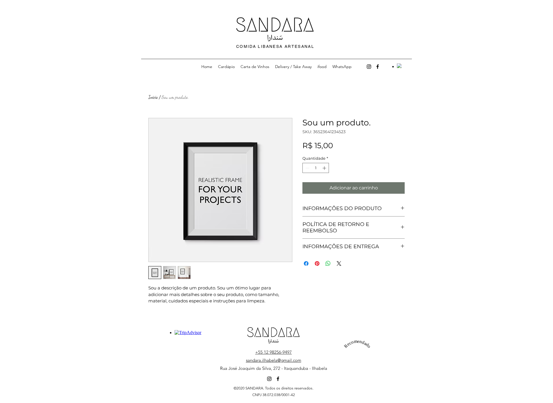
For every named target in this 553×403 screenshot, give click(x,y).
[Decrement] (306, 168)
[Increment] (324, 168)
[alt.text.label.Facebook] (377, 66)
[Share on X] (339, 263)
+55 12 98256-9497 (273, 352)
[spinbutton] (315, 168)
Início (153, 97)
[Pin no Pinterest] (317, 263)
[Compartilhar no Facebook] (306, 263)
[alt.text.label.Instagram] (369, 66)
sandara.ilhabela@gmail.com (273, 360)
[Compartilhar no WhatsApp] (328, 263)
